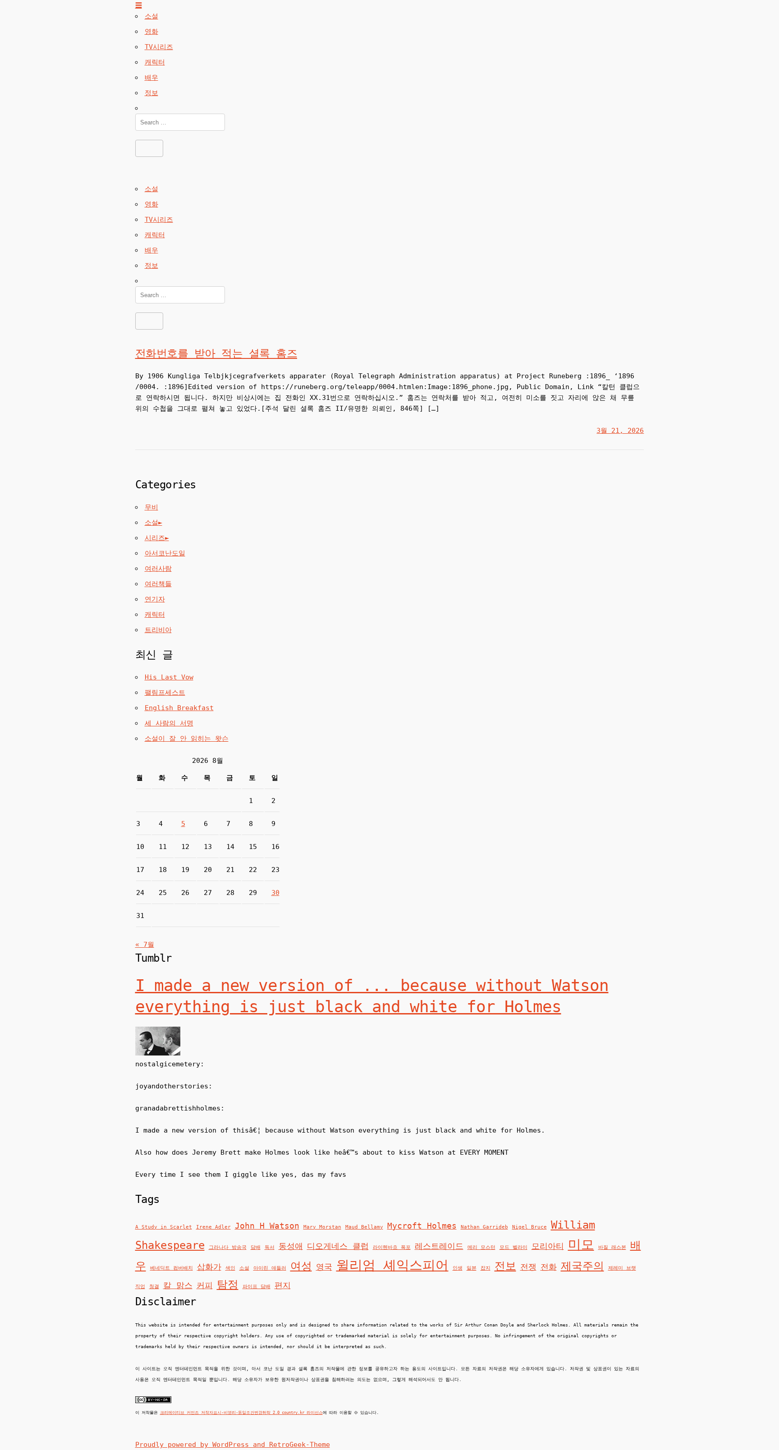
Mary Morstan (322, 1227)
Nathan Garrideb (484, 1227)
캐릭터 (155, 62)
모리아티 (548, 1246)
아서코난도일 (165, 553)
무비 (151, 507)
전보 (505, 1265)
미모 (581, 1244)
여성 (301, 1265)
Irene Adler (213, 1227)
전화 (549, 1266)
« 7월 (144, 945)
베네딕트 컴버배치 (171, 1268)
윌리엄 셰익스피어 (392, 1265)
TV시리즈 (159, 47)
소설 (151, 16)
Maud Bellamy (364, 1227)
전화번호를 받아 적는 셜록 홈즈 (216, 353)
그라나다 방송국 (228, 1247)
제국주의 (582, 1265)
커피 (205, 1285)
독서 (270, 1247)
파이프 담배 (256, 1286)
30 (275, 893)
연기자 (155, 599)
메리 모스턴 (481, 1247)
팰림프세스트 (165, 692)
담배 (256, 1247)
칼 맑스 (177, 1285)
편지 (283, 1285)
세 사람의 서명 (169, 723)
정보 (151, 93)
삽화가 (209, 1266)
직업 (140, 1286)
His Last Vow (169, 677)
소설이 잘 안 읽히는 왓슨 (187, 738)
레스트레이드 (439, 1246)
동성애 (291, 1246)
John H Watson (267, 1225)
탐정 (227, 1284)
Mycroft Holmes (422, 1225)
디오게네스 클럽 (338, 1246)
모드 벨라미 (513, 1247)
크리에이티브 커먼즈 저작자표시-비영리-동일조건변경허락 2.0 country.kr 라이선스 (241, 1412)
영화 (151, 32)
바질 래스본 (612, 1247)
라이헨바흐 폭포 (392, 1247)
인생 (458, 1268)
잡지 (485, 1268)
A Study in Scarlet (163, 1227)
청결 (154, 1286)
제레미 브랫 (622, 1268)
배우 (151, 77)
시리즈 (155, 538)
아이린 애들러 (269, 1268)
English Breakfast (179, 708)
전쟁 (528, 1266)
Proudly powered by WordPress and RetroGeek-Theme (232, 1445)
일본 (472, 1268)
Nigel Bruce (529, 1227)
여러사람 (158, 568)
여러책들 (158, 584)
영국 (324, 1266)
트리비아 (158, 630)
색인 (230, 1268)
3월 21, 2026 (620, 431)
